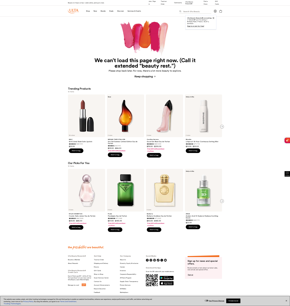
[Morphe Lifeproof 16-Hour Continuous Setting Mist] (203, 121)
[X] (213, 18)
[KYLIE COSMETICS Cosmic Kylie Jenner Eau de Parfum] (86, 196)
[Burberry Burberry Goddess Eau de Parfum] (164, 197)
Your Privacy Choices (216, 301)
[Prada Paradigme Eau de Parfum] (125, 197)
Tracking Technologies (12, 303)
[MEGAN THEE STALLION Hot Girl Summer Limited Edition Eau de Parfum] (125, 123)
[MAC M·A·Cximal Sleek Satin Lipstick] (86, 121)
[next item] (222, 127)
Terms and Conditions (68, 301)
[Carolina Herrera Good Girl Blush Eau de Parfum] (164, 123)
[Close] (286, 300)
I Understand (233, 301)
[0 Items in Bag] (220, 11)
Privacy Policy (28, 301)
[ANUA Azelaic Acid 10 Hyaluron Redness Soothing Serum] (203, 196)
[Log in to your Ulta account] (215, 11)
